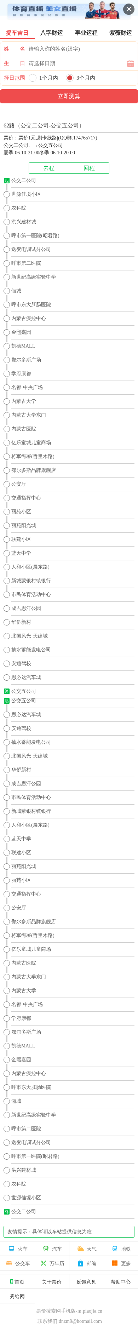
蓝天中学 (21, 553)
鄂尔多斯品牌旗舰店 (33, 470)
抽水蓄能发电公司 (31, 649)
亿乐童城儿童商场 (31, 442)
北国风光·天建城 (29, 636)
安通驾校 (21, 663)
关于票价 (52, 1281)
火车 (23, 1248)
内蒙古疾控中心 (28, 318)
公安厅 (18, 484)
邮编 (92, 1263)
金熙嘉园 (21, 332)
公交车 (22, 1263)
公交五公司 (23, 691)
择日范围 (14, 78)
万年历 (57, 1263)
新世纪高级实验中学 (33, 277)
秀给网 (17, 1295)
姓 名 (14, 49)
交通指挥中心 (26, 498)
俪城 (16, 290)
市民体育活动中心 (31, 594)
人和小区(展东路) (30, 567)
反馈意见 (86, 1281)
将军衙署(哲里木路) (32, 456)
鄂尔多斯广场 (26, 359)
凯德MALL (23, 346)
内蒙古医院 (23, 429)
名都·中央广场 (27, 387)
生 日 (14, 63)
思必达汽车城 (26, 677)
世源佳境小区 (26, 194)
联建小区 (21, 539)
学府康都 (21, 373)
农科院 (18, 208)
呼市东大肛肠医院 (31, 304)
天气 (92, 1248)
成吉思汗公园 (26, 608)
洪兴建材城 (23, 221)
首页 (19, 1281)
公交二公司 (23, 180)
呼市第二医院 (26, 263)
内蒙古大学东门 (28, 415)
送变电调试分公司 (31, 249)
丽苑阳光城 (23, 525)
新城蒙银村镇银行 (31, 580)
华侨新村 (21, 622)
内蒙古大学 (23, 401)
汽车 (57, 1248)
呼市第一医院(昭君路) (35, 235)
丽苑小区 (21, 511)
